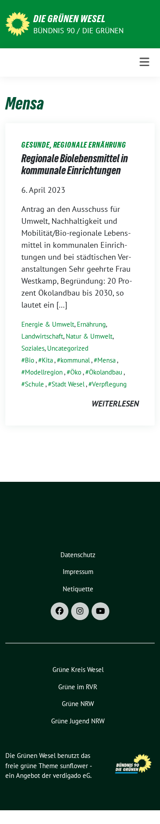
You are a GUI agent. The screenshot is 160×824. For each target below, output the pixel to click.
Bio (29, 360)
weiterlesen (115, 403)
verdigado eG (71, 775)
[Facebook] (59, 611)
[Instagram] (80, 611)
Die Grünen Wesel (69, 18)
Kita (47, 360)
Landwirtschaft (42, 336)
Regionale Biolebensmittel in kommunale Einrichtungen (74, 164)
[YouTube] (100, 611)
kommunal (75, 360)
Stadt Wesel (68, 384)
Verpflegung (109, 384)
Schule (34, 384)
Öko (75, 372)
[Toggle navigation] (144, 62)
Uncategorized (67, 348)
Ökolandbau (105, 372)
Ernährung (91, 324)
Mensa (106, 360)
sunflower (74, 766)
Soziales (32, 348)
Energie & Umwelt (47, 324)
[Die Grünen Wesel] (17, 23)
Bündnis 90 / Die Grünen (78, 30)
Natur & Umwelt (89, 336)
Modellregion (44, 372)
